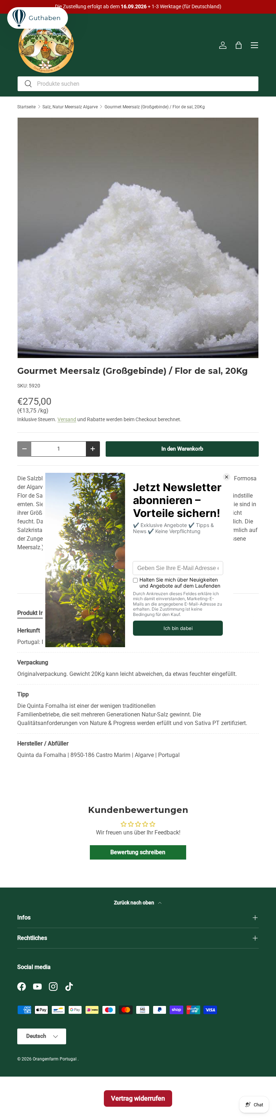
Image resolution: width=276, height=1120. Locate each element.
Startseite (26, 107)
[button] (239, 45)
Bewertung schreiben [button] (137, 852)
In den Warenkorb (182, 449)
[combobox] (138, 83)
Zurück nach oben (134, 902)
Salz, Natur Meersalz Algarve (70, 107)
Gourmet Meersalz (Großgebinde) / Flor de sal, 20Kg (155, 107)
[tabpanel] (138, 692)
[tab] (34, 613)
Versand (67, 419)
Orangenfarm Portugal (55, 1059)
